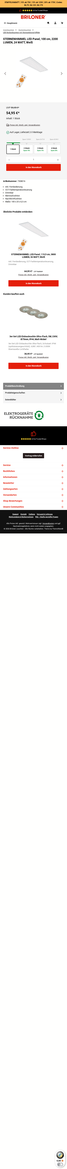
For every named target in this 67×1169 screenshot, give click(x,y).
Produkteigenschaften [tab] (15, 393)
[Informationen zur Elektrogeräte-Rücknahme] (24, 416)
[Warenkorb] (62, 23)
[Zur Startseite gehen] (33, 17)
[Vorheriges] (5, 73)
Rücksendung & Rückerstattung (21, 517)
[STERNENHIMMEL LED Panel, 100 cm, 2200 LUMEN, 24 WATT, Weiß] (33, 70)
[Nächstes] (61, 73)
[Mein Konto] (55, 23)
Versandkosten (48, 523)
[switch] (60, 1164)
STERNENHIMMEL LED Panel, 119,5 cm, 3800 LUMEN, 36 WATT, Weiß (33, 256)
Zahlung (32, 514)
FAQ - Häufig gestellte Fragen (46, 517)
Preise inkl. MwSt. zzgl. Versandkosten (25, 125)
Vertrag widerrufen (33, 456)
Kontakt (24, 514)
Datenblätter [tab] (10, 399)
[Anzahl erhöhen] (58, 160)
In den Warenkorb (33, 167)
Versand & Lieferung (45, 514)
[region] (33, 76)
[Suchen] (48, 23)
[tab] (33, 386)
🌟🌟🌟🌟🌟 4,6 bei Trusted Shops (35, 10)
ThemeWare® (57, 529)
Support (15, 514)
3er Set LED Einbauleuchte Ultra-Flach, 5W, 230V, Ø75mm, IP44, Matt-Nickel (33, 338)
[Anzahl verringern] (9, 160)
